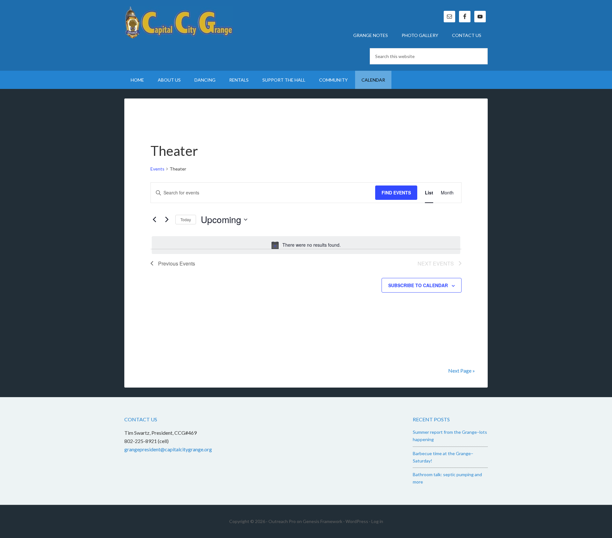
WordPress (357, 521)
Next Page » (461, 370)
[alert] (306, 245)
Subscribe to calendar (418, 285)
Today (185, 219)
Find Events (396, 192)
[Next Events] (167, 219)
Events (157, 168)
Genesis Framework (322, 521)
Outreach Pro (282, 521)
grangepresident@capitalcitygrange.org (168, 449)
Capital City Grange (178, 22)
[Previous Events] (154, 219)
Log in (377, 521)
